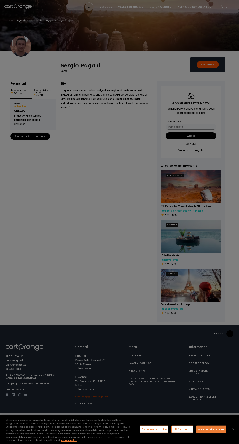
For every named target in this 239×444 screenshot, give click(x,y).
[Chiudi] (233, 429)
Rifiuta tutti (182, 429)
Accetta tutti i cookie (211, 429)
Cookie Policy (69, 440)
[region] (119, 429)
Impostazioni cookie (154, 429)
